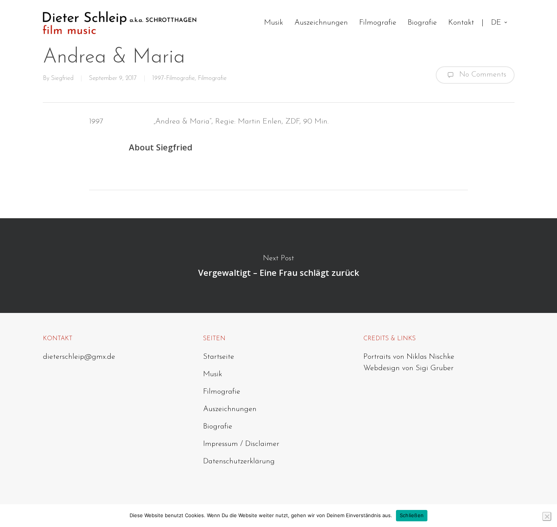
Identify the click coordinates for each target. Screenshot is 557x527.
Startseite (218, 357)
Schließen (412, 515)
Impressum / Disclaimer (241, 444)
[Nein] (546, 516)
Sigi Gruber (435, 368)
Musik (212, 374)
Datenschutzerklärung (239, 461)
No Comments (481, 74)
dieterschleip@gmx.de (79, 357)
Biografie (217, 426)
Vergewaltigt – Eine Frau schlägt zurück (278, 265)
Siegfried (62, 78)
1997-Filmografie (173, 78)
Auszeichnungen (230, 409)
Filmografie (212, 78)
